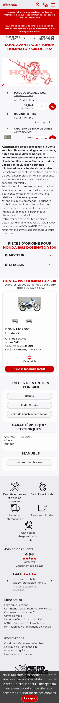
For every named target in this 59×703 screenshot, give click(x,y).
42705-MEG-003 (24, 100)
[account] (38, 4)
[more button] (45, 106)
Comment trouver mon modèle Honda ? (29, 608)
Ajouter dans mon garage (29, 368)
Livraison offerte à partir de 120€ (23, 619)
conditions (34, 17)
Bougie (29, 396)
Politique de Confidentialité (21, 646)
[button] (29, 304)
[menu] (53, 4)
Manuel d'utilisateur (29, 462)
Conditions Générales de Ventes (23, 643)
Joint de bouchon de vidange (29, 414)
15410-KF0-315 (29, 405)
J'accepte (29, 698)
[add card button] (52, 106)
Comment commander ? (19, 612)
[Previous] (25, 38)
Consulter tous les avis (29, 565)
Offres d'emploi (13, 615)
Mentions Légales (15, 650)
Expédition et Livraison (18, 654)
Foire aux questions (16, 605)
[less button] (37, 106)
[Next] (33, 38)
